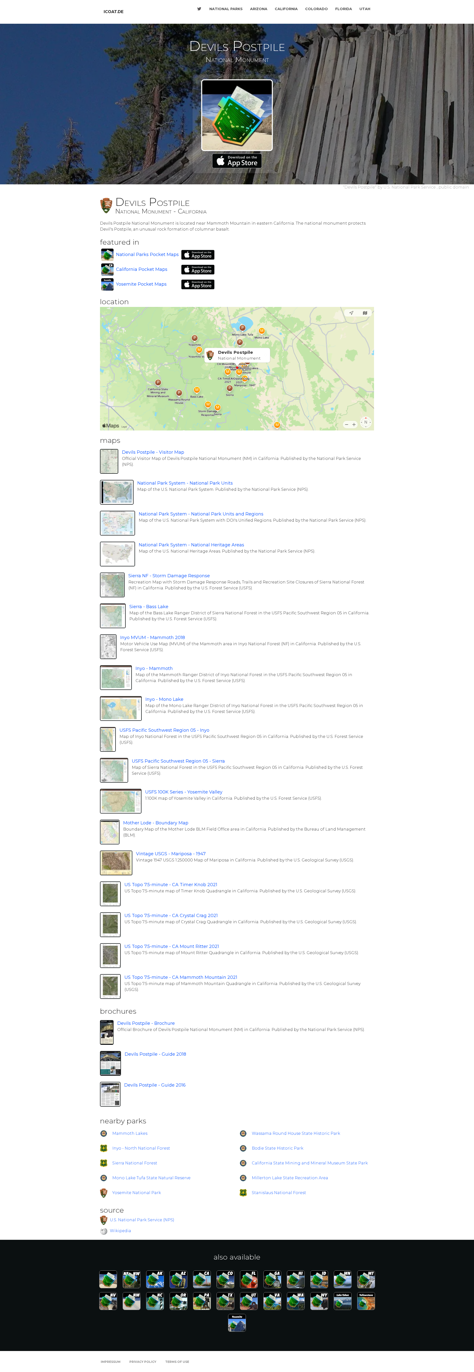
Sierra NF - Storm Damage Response (169, 576)
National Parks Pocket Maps (147, 254)
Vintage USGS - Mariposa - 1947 (171, 854)
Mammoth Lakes (129, 1133)
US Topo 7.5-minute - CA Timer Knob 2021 (170, 884)
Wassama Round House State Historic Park (296, 1133)
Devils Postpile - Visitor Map (153, 452)
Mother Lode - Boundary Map (155, 823)
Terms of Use (177, 1362)
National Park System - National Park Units (185, 483)
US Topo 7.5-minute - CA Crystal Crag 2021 (171, 915)
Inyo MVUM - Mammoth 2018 (152, 637)
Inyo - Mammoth (154, 668)
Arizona (258, 9)
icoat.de (113, 11)
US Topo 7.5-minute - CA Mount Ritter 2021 (171, 946)
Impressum (110, 1362)
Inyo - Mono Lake (164, 699)
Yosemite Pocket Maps (141, 284)
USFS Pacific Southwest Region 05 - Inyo (164, 730)
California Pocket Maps (141, 269)
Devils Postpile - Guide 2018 (155, 1054)
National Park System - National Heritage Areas (191, 545)
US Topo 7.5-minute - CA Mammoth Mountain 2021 (180, 977)
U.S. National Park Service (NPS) (142, 1220)
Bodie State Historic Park (277, 1148)
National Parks (226, 9)
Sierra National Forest (134, 1163)
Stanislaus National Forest (279, 1192)
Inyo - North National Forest (141, 1148)
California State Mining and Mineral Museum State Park (310, 1163)
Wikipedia (120, 1231)
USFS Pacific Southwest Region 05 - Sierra (178, 761)
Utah (364, 9)
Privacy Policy (142, 1362)
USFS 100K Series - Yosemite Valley (183, 792)
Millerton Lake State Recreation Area (290, 1178)
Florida (343, 9)
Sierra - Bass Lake (148, 606)
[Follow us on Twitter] (199, 9)
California (286, 9)
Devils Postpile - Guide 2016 (155, 1085)
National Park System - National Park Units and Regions (201, 514)
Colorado (316, 9)
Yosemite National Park (136, 1192)
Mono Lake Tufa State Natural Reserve (151, 1178)
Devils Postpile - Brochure (146, 1023)
